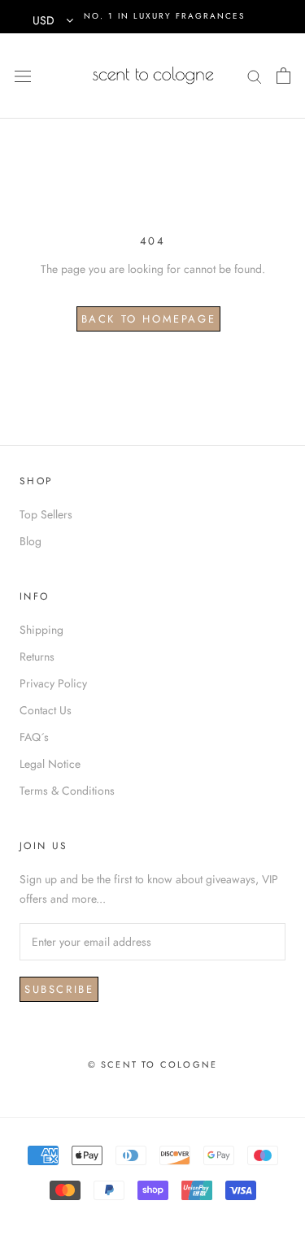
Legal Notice (50, 764)
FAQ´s (34, 737)
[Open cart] (283, 75)
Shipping (41, 630)
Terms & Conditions (67, 790)
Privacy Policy (53, 683)
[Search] (254, 75)
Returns (37, 656)
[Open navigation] (23, 75)
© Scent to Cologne (153, 1064)
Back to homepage (148, 319)
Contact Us (46, 710)
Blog (30, 541)
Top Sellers (46, 514)
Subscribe (59, 989)
